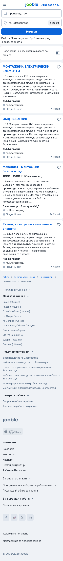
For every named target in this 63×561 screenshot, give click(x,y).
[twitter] (22, 517)
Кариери (8, 459)
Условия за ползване (15, 533)
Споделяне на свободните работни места (29, 485)
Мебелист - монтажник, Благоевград (21, 169)
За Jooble (8, 449)
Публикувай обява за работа (20, 490)
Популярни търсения (15, 289)
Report (56, 108)
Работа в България (14, 470)
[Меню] (4, 4)
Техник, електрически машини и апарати (27, 226)
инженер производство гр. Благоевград (25, 383)
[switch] (57, 53)
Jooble (24, 553)
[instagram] (14, 517)
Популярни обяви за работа (18, 401)
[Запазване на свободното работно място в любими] (59, 66)
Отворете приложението (51, 5)
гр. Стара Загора (12, 316)
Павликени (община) (14, 330)
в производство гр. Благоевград (20, 357)
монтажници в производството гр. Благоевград (29, 387)
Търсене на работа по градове (20, 406)
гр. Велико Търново (13, 320)
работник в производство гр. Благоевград (26, 362)
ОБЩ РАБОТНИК (15, 119)
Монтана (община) (13, 334)
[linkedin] (30, 517)
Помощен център (14, 465)
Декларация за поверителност (22, 541)
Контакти (8, 454)
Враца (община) (11, 302)
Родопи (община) (12, 306)
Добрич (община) (12, 339)
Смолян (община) (12, 344)
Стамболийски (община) (16, 311)
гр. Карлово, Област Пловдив (19, 325)
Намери (31, 31)
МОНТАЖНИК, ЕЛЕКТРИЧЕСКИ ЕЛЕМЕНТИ (26, 69)
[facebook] (6, 517)
